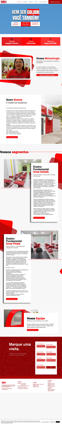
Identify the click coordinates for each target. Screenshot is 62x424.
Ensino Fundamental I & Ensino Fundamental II (51, 386)
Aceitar (58, 421)
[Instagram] (44, 1)
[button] (25, 2)
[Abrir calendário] (54, 360)
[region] (26, 24)
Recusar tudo (52, 421)
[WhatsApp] (43, 1)
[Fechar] (60, 422)
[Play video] (16, 68)
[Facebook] (46, 1)
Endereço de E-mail (49, 344)
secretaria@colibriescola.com (24, 385)
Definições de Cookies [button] (45, 421)
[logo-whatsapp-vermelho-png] (19, 23)
